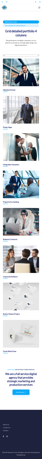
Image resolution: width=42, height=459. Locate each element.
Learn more (11, 369)
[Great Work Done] (21, 334)
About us (6, 424)
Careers (5, 430)
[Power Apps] (21, 110)
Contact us (6, 427)
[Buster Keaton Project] (21, 296)
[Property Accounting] (21, 184)
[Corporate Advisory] (21, 259)
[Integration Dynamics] (21, 147)
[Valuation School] (21, 72)
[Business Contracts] (21, 222)
